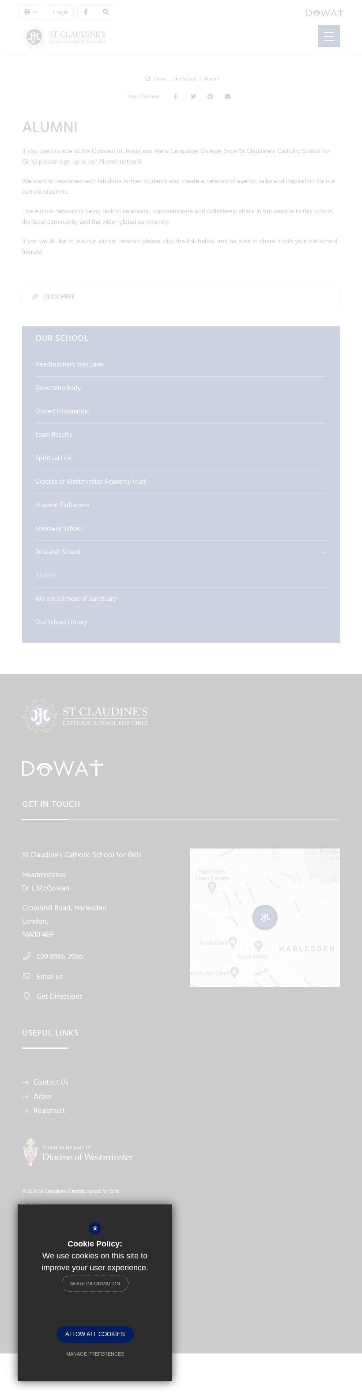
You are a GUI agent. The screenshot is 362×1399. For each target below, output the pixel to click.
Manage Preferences (95, 1354)
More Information (95, 1283)
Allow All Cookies (95, 1334)
